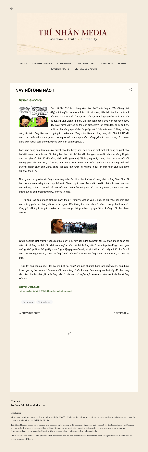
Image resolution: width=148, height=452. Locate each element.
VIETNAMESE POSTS (86, 69)
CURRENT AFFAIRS (42, 63)
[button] (131, 90)
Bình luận (28, 302)
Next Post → (121, 313)
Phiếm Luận (44, 302)
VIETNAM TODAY (87, 63)
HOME (23, 63)
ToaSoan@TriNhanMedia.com (28, 405)
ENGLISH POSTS (60, 69)
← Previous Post (29, 313)
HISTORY (123, 63)
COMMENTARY (65, 63)
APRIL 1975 (107, 63)
